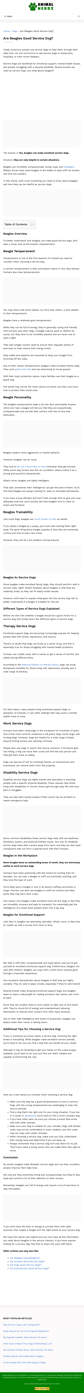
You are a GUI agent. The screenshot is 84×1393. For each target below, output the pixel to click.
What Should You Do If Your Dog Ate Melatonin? (26, 1331)
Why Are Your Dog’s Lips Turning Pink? (21, 1325)
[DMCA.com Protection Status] (42, 1389)
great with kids (23, 369)
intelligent (69, 167)
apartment (30, 1115)
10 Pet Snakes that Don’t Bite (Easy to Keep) (24, 1362)
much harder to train (45, 519)
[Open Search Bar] (78, 16)
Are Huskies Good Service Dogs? (27, 1261)
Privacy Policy (48, 1384)
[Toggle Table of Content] (30, 224)
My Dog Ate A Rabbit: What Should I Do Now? (25, 1337)
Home (6, 31)
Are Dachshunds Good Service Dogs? (29, 1268)
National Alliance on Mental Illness (40, 664)
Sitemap (57, 1384)
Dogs (15, 31)
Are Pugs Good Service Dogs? (25, 1265)
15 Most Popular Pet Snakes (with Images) (23, 1356)
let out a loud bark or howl (31, 466)
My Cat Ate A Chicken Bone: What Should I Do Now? (28, 1350)
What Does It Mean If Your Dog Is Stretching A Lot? (27, 1343)
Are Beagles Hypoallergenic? (25, 1258)
